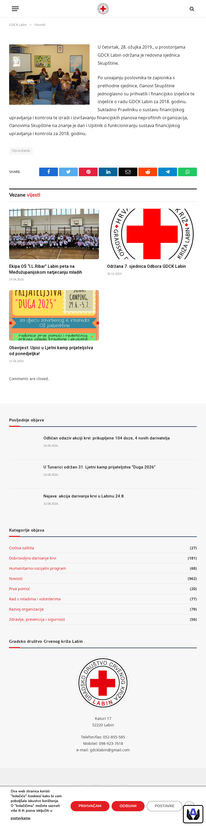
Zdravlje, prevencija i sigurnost (37, 619)
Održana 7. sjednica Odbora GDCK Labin (146, 266)
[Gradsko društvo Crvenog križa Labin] (103, 8)
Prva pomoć (19, 588)
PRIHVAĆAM (90, 806)
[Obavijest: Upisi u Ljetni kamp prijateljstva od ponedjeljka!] (54, 315)
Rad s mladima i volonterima (35, 598)
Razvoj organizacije (26, 609)
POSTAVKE (164, 806)
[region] (193, 814)
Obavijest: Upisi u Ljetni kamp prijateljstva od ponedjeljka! (51, 350)
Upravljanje (21, 151)
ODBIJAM (128, 806)
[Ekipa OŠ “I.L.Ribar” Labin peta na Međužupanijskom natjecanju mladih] (54, 234)
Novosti (16, 578)
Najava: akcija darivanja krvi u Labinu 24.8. (84, 496)
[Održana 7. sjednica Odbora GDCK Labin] (152, 234)
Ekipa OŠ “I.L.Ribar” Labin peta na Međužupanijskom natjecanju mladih (45, 269)
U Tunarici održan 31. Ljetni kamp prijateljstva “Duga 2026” (99, 467)
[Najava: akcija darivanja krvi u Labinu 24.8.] (24, 503)
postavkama (20, 818)
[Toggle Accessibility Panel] (193, 814)
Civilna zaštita (21, 547)
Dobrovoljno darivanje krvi (32, 558)
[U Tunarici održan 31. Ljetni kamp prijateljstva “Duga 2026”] (24, 474)
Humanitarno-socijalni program (37, 568)
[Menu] (15, 9)
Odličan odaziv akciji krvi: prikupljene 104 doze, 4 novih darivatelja (106, 438)
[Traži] (191, 9)
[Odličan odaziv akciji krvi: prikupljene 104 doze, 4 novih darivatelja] (24, 445)
